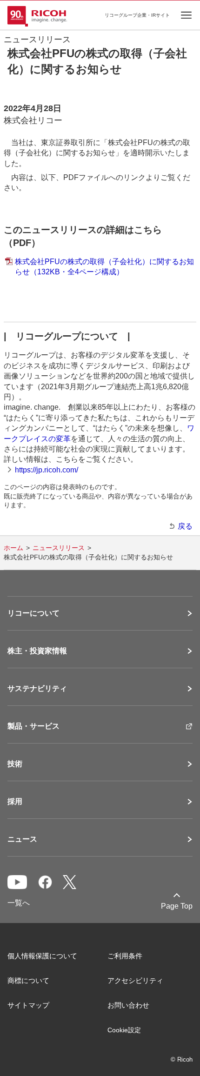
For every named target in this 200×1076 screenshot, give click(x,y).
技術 (14, 764)
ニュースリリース (59, 547)
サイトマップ (28, 1005)
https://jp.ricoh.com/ (46, 470)
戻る (185, 526)
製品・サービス (33, 726)
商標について (28, 980)
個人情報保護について (42, 956)
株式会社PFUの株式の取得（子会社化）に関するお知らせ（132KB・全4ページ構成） (104, 267)
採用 (14, 801)
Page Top (177, 906)
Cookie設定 (124, 1030)
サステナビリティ (37, 688)
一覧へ (18, 903)
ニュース (22, 839)
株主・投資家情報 (37, 651)
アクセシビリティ (135, 980)
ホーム (13, 547)
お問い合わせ (128, 1005)
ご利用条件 (124, 956)
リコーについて (33, 613)
